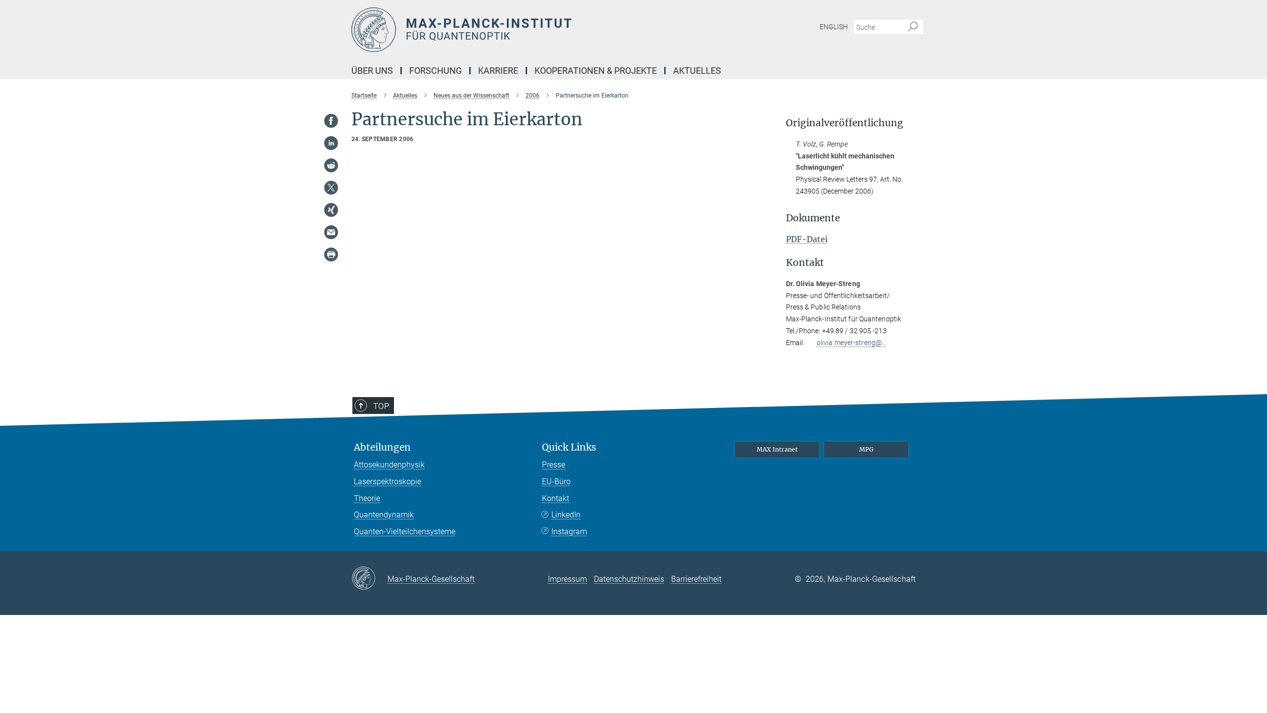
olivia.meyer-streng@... (851, 343)
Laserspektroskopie (387, 481)
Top (381, 406)
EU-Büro (556, 481)
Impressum (567, 579)
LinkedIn (566, 514)
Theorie (367, 498)
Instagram (569, 531)
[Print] (331, 254)
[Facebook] (331, 120)
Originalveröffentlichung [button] (844, 123)
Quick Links (569, 447)
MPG (866, 449)
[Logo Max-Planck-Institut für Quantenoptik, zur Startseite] (537, 29)
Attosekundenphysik (389, 464)
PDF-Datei (807, 239)
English (834, 27)
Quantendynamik (384, 514)
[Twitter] (331, 187)
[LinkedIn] (331, 143)
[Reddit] (331, 165)
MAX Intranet (777, 449)
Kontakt (555, 498)
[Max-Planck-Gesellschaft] (369, 579)
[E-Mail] (331, 232)
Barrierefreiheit (696, 579)
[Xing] (331, 210)
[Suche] (913, 27)
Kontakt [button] (805, 262)
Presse (553, 464)
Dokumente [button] (813, 218)
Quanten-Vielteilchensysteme (404, 531)
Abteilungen (382, 447)
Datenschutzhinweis (629, 579)
